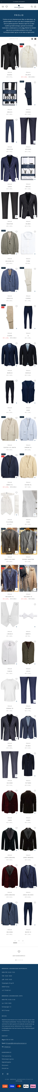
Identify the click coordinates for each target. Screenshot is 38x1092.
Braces (9, 112)
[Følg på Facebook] (3, 1074)
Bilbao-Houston (28, 559)
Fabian (9, 671)
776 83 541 (7, 1047)
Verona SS (9, 708)
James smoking (10, 857)
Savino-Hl (28, 485)
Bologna (10, 932)
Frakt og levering (6, 1056)
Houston (10, 149)
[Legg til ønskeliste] (16, 45)
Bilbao (9, 75)
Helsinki (28, 149)
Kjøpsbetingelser (6, 1062)
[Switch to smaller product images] (35, 39)
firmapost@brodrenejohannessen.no (16, 1043)
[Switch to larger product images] (32, 39)
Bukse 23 (28, 932)
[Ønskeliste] (7, 7)
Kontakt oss (5, 1068)
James (10, 820)
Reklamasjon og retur (8, 1059)
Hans (28, 410)
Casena (28, 112)
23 (28, 336)
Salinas (28, 75)
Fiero (28, 261)
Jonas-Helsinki (9, 559)
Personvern (5, 1065)
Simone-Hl (28, 447)
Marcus (9, 373)
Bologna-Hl (10, 261)
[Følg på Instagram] (7, 1074)
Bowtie (28, 634)
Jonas (10, 186)
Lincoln (10, 634)
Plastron (9, 522)
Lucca (28, 671)
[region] (19, 953)
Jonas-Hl (10, 298)
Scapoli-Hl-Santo (10, 447)
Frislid (10, 72)
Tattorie (28, 783)
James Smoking (10, 895)
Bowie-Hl (10, 485)
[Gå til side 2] (23, 941)
